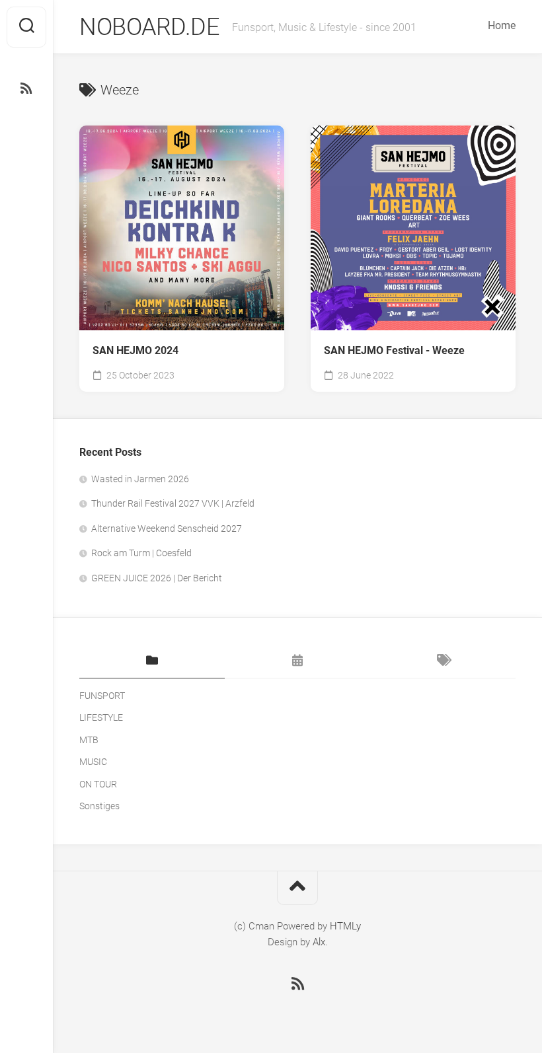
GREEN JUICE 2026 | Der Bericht (156, 578)
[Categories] (152, 661)
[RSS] (26, 88)
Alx (319, 942)
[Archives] (297, 661)
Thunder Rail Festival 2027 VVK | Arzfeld (172, 503)
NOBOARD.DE (149, 27)
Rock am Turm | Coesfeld (141, 553)
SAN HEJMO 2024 (135, 350)
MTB (88, 740)
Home (502, 25)
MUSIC (93, 761)
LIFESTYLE (101, 717)
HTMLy (345, 926)
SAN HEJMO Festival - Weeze (394, 350)
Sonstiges (99, 806)
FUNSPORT (102, 695)
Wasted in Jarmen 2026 (140, 479)
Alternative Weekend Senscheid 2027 (166, 528)
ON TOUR (98, 784)
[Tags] (443, 661)
